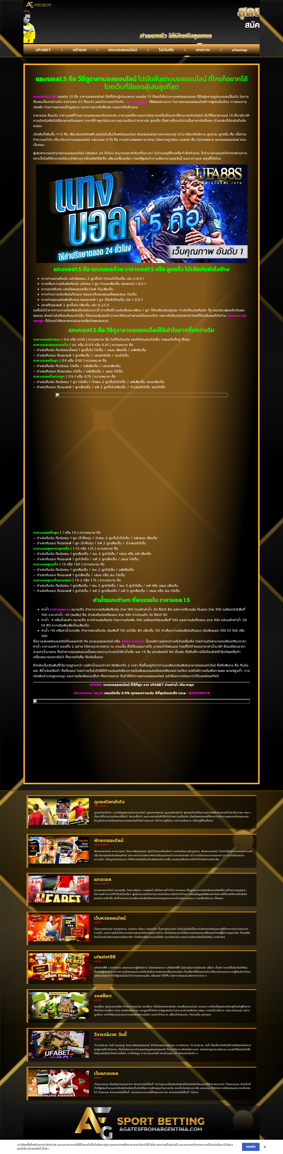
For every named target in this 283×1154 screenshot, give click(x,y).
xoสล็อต (103, 995)
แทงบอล (102, 879)
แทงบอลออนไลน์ (122, 50)
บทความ (203, 50)
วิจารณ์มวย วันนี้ (110, 1034)
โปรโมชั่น (166, 50)
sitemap (239, 50)
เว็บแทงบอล (106, 1073)
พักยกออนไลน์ (108, 840)
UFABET (43, 50)
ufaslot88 (105, 956)
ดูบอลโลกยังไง (109, 801)
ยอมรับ (250, 1146)
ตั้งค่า (45, 1149)
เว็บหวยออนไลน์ (110, 918)
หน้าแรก (79, 50)
